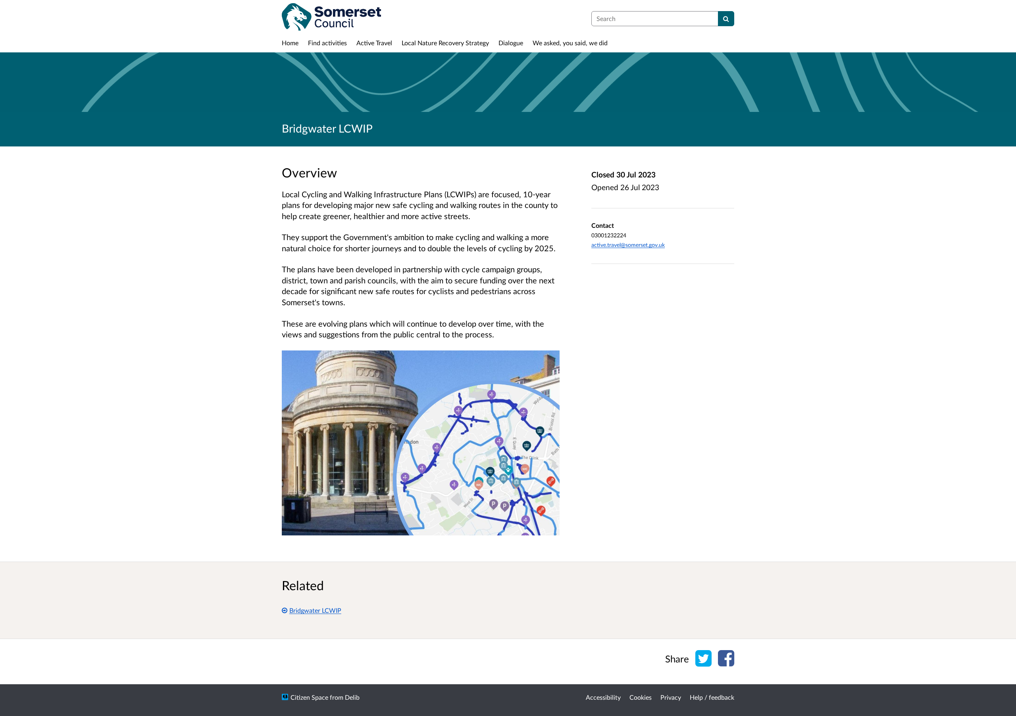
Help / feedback (712, 697)
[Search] (726, 18)
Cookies (640, 697)
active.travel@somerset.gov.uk (628, 244)
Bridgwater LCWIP (315, 610)
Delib (352, 697)
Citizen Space (309, 697)
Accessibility (603, 697)
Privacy (670, 697)
